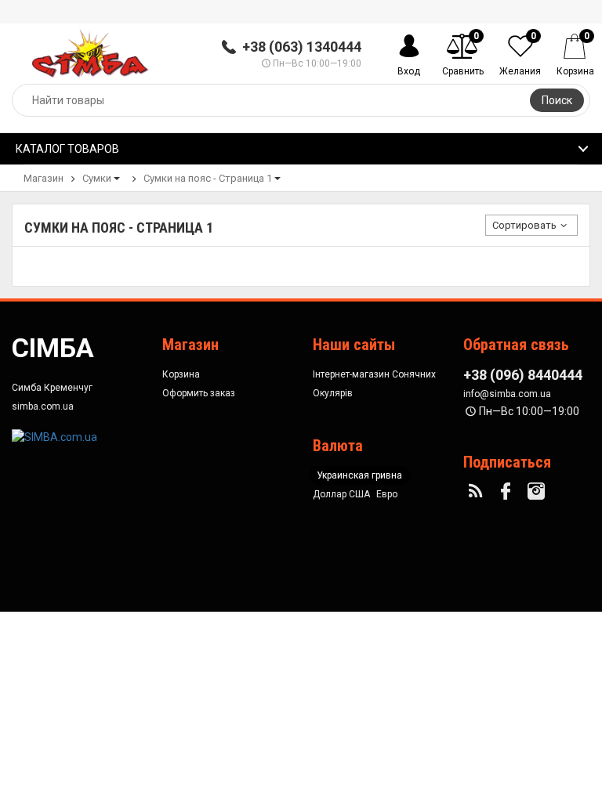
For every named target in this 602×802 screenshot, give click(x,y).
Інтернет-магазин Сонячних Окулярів (374, 384)
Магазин (43, 178)
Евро (386, 494)
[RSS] (477, 491)
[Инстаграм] (538, 491)
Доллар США (341, 494)
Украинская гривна (359, 475)
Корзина (181, 374)
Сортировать (524, 225)
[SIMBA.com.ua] (54, 435)
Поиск (557, 100)
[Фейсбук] (508, 491)
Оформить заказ (198, 393)
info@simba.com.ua (507, 393)
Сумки (96, 178)
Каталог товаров (67, 149)
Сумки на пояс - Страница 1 (207, 178)
